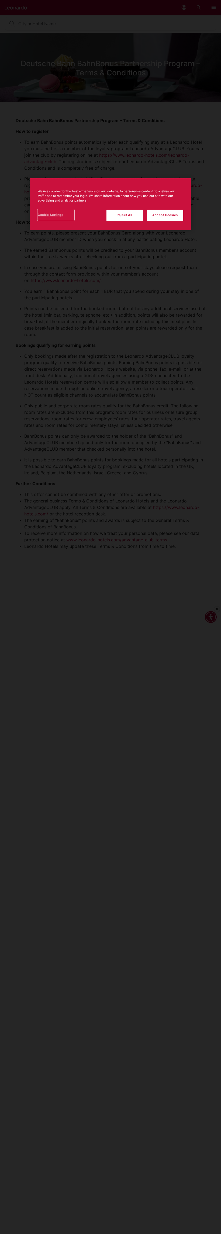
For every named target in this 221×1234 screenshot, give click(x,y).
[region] (110, 204)
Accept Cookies (165, 215)
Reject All (124, 215)
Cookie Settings (50, 215)
